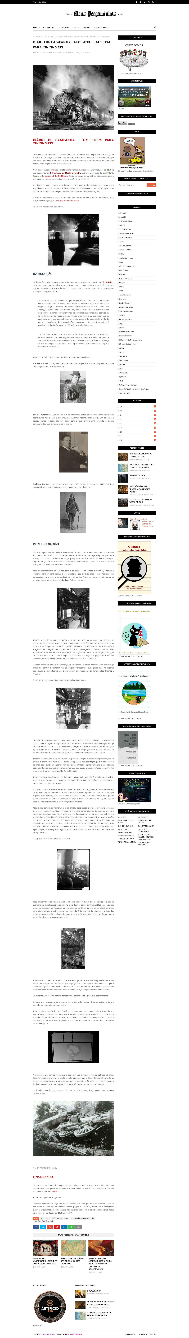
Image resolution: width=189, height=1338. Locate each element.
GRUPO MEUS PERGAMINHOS (143, 830)
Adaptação (123, 213)
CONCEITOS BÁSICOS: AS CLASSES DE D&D (140, 455)
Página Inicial (130, 1334)
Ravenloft (122, 364)
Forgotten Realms (125, 295)
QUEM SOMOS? (94, 1291)
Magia (121, 323)
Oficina (121, 348)
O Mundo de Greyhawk (127, 344)
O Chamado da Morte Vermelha (82, 1218)
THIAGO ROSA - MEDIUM (127, 842)
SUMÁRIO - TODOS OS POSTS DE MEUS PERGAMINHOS (100, 1303)
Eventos (121, 287)
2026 (137, 406)
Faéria (121, 291)
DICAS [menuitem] (86, 27)
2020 (137, 432)
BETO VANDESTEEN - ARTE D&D (145, 821)
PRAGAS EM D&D (137, 476)
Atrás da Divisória (125, 221)
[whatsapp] (148, 2)
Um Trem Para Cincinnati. (53, 36)
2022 (137, 423)
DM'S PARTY (122, 829)
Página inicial (37, 36)
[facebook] (136, 2)
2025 (137, 411)
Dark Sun (122, 254)
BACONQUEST (143, 817)
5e (42, 1218)
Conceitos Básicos (125, 237)
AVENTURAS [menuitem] (48, 27)
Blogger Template (75, 1334)
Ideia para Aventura (126, 311)
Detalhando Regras (126, 258)
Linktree (153, 1334)
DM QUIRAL (122, 817)
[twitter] (144, 2)
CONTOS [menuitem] (76, 27)
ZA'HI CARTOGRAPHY (146, 826)
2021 (137, 428)
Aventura (122, 225)
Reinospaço (123, 373)
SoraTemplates (48, 1334)
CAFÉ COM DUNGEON (126, 826)
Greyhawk (122, 299)
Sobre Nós (143, 1334)
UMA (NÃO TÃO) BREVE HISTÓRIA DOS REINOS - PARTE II (140, 489)
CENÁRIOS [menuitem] (63, 27)
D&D (47, 1218)
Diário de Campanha (60, 1218)
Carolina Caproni (125, 229)
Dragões (122, 274)
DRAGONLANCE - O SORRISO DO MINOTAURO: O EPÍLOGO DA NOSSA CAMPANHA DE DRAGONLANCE (100, 1263)
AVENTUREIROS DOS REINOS (125, 821)
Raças (121, 369)
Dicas (121, 262)
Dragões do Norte (125, 278)
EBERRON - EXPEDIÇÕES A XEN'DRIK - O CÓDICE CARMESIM (72, 1261)
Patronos (122, 352)
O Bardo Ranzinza (125, 336)
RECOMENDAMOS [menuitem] (101, 27)
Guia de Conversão (126, 307)
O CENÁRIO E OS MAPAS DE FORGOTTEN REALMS (141, 466)
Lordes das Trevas (125, 319)
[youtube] (152, 2)
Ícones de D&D (124, 393)
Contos (121, 242)
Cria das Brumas (125, 246)
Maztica (121, 328)
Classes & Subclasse (126, 233)
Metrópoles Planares (126, 332)
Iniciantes (122, 315)
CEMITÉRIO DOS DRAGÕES (144, 843)
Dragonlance (123, 270)
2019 (137, 436)
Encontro (122, 283)
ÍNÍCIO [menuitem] (35, 27)
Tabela (121, 381)
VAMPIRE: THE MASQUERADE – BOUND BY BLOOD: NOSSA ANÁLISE (45, 1261)
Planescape (123, 356)
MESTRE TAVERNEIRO (126, 835)
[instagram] (140, 2)
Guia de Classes (124, 303)
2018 (137, 440)
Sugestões (122, 377)
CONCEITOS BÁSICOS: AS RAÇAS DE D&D (140, 500)
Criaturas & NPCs (125, 250)
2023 (137, 419)
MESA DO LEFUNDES (126, 839)
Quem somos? (124, 360)
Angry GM (122, 217)
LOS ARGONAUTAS (125, 832)
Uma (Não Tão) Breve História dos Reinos (134, 389)
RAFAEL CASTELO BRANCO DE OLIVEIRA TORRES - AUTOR (146, 836)
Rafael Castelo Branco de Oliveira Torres (50, 53)
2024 (137, 415)
